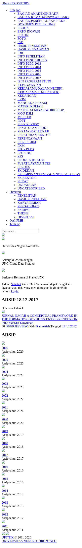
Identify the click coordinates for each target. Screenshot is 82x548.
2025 (5, 360)
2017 (5, 455)
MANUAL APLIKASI (32, 102)
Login (15, 291)
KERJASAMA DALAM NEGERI (40, 88)
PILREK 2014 (27, 142)
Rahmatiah (43, 326)
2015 (5, 478)
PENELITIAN (27, 195)
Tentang (15, 224)
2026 (5, 348)
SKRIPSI (23, 209)
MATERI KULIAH (30, 106)
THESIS (23, 213)
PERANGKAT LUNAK (33, 131)
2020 (5, 419)
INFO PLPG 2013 (29, 63)
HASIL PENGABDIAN (33, 49)
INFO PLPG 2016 (29, 74)
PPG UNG (24, 152)
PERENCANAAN (30, 138)
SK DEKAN (26, 170)
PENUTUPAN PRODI (32, 127)
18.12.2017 (69, 326)
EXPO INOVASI (29, 31)
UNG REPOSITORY (15, 3)
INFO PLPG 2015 (29, 70)
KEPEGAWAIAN (29, 85)
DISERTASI (26, 217)
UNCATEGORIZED (31, 188)
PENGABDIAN (28, 206)
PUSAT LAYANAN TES (34, 163)
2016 (5, 467)
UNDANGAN (27, 184)
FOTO (22, 38)
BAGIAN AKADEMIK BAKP (38, 13)
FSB (20, 42)
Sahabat (16, 284)
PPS (20, 156)
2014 (5, 490)
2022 (5, 395)
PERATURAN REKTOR (34, 135)
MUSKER (24, 117)
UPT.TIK (8, 537)
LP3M (22, 99)
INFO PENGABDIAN (32, 60)
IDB (20, 53)
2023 (5, 383)
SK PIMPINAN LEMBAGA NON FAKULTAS (49, 174)
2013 (5, 502)
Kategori (15, 10)
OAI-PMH (16, 220)
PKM (21, 145)
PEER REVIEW (28, 124)
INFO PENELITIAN (31, 56)
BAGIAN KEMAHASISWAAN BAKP (43, 17)
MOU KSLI (25, 113)
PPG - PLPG (26, 149)
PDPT (21, 120)
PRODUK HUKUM (31, 160)
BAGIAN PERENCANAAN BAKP (41, 20)
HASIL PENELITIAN (32, 45)
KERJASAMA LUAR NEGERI (38, 92)
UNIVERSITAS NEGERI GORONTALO (29, 541)
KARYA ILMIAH (29, 202)
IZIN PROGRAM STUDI (34, 81)
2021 (5, 407)
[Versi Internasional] (3, 235)
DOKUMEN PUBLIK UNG (36, 24)
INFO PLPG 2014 (29, 67)
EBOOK (23, 28)
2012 (5, 514)
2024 (5, 371)
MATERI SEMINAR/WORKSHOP (41, 110)
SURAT (23, 181)
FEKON (23, 35)
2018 (5, 443)
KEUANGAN (27, 95)
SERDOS (24, 167)
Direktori (15, 192)
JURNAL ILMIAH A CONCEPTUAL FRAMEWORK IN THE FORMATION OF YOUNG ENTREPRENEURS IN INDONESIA (39, 319)
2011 (5, 526)
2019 (5, 431)
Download (26, 322)
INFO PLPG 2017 (29, 77)
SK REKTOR (27, 177)
